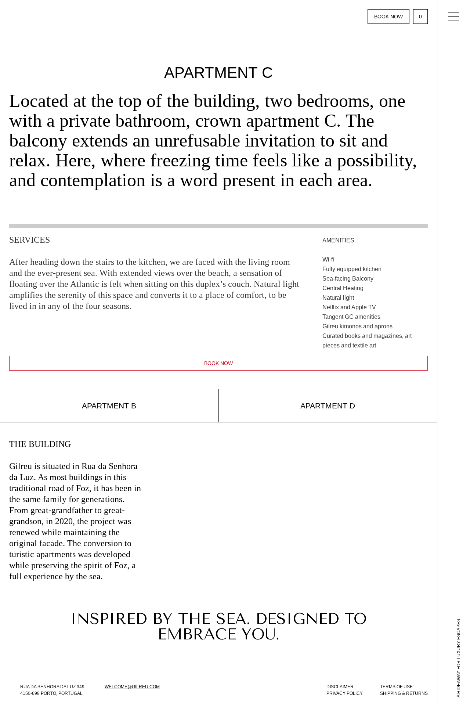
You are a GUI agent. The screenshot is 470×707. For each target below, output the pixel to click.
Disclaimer (340, 686)
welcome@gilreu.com (132, 686)
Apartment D (327, 405)
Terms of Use (396, 686)
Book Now (388, 16)
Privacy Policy (344, 693)
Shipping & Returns (404, 693)
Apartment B (109, 405)
